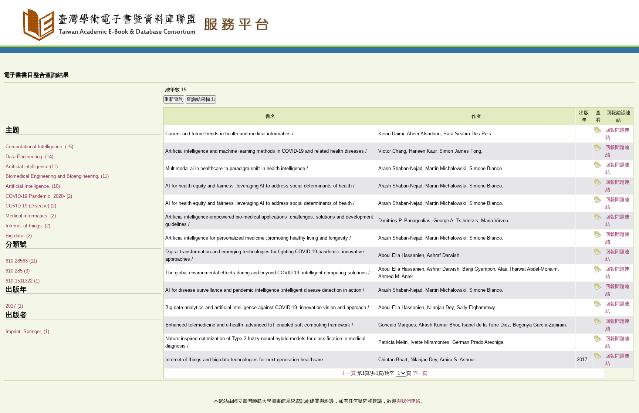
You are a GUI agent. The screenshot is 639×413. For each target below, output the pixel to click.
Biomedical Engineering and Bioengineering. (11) (57, 176)
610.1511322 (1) (23, 281)
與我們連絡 (408, 401)
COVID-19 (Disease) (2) (31, 206)
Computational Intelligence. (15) (39, 146)
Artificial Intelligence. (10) (33, 186)
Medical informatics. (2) (31, 216)
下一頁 (420, 373)
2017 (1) (14, 306)
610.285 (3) (18, 271)
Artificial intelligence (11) (32, 166)
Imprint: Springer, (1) (27, 331)
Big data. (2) (19, 235)
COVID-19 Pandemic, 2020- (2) (39, 196)
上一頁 (348, 373)
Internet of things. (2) (28, 225)
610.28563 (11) (21, 261)
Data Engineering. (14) (29, 156)
